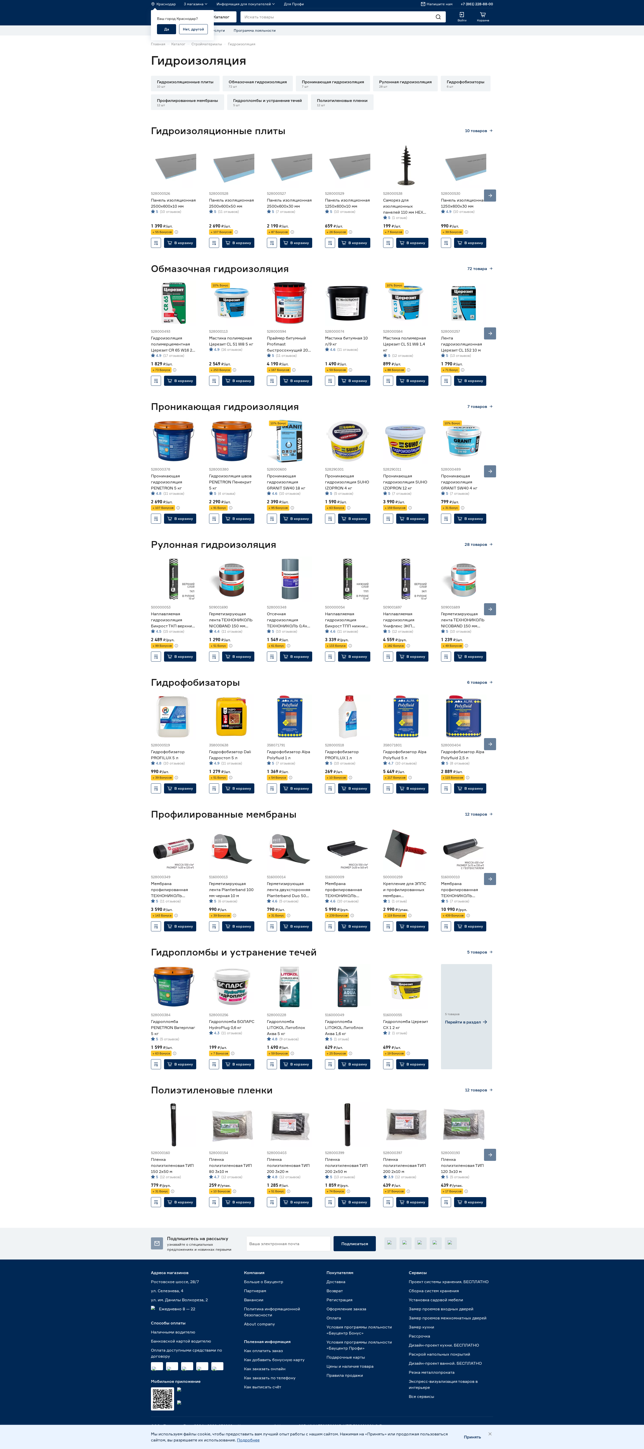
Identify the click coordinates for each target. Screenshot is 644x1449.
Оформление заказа (346, 1308)
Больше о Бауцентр (263, 1281)
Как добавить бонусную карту (274, 1359)
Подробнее (248, 1439)
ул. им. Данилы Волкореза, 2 (179, 1299)
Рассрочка (419, 1336)
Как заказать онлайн (265, 1368)
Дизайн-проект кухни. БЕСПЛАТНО (444, 1345)
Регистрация (339, 1299)
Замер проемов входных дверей (441, 1308)
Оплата (334, 1317)
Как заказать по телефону (270, 1377)
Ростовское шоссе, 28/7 (175, 1281)
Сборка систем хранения (434, 1290)
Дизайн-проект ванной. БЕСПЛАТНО (445, 1363)
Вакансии (253, 1299)
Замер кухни (421, 1326)
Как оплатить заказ (263, 1350)
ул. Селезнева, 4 (167, 1290)
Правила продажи (345, 1375)
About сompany (259, 1323)
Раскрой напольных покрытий (439, 1354)
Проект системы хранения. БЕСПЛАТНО (449, 1281)
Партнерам (255, 1290)
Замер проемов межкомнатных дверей (448, 1317)
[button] (185, 83)
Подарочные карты (346, 1357)
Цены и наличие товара (350, 1366)
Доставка (336, 1281)
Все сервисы (421, 1396)
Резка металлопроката (432, 1372)
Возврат (335, 1290)
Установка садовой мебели (436, 1299)
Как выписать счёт (262, 1386)
